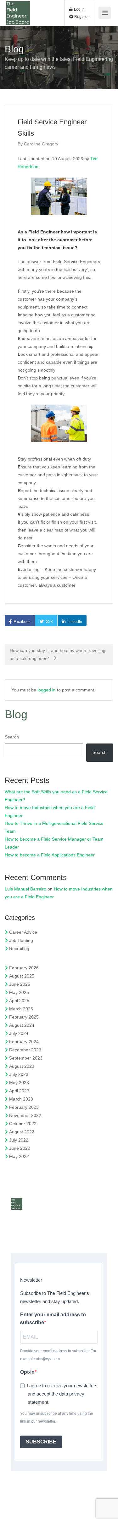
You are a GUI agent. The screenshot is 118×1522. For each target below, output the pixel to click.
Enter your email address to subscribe (53, 1318)
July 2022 (18, 1140)
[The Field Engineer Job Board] (18, 22)
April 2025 (19, 1000)
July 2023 (18, 1074)
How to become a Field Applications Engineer (50, 854)
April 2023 (19, 1090)
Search (12, 736)
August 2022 (21, 1131)
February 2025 (24, 1017)
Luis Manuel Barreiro (25, 888)
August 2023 (21, 1066)
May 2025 (19, 992)
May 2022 (19, 1156)
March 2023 (21, 1099)
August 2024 (21, 1025)
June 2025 (19, 984)
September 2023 (25, 1058)
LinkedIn (74, 622)
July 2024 (18, 1033)
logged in (46, 689)
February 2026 (24, 967)
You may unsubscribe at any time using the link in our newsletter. (56, 1417)
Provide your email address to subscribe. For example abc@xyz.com (58, 1355)
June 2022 (19, 1148)
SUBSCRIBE (41, 1441)
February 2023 (24, 1107)
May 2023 (19, 1082)
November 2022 (25, 1115)
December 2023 (25, 1049)
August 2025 (21, 975)
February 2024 (24, 1041)
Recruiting (19, 948)
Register (81, 17)
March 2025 (21, 1008)
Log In (79, 9)
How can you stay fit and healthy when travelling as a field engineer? (57, 654)
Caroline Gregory (41, 143)
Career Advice (23, 932)
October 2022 (23, 1123)
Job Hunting (21, 940)
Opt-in (27, 1372)
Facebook (22, 622)
